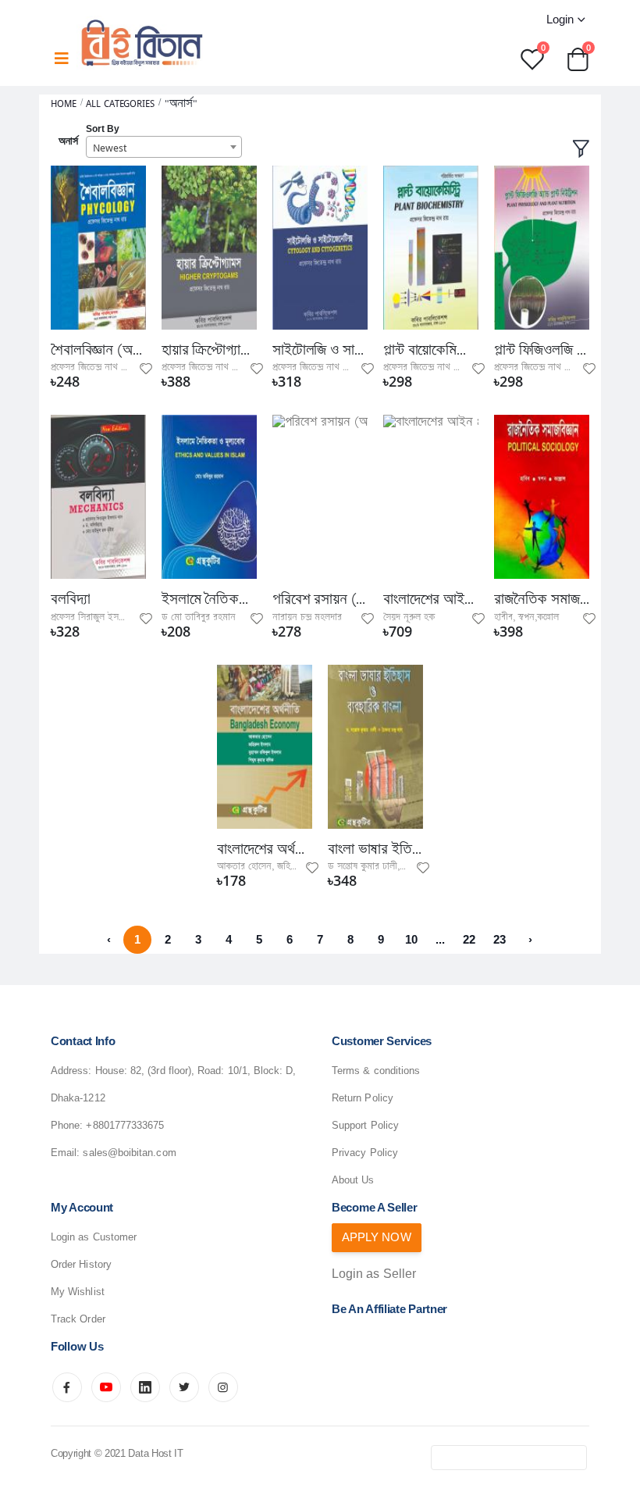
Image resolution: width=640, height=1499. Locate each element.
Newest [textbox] (109, 147)
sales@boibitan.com (129, 1152)
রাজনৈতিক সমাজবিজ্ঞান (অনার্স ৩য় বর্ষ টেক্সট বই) (541, 599)
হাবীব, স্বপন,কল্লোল (526, 617)
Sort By (102, 128)
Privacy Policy (365, 1152)
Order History (81, 1264)
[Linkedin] (145, 1387)
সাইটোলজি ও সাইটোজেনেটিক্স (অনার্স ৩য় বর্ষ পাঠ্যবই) (320, 350)
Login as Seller (374, 1273)
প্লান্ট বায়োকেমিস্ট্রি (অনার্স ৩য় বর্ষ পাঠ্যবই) (430, 350)
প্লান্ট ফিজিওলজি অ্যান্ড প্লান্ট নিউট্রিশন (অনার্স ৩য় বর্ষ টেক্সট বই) (541, 350)
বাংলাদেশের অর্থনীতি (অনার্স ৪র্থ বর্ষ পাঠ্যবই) (264, 849)
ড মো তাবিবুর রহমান (199, 617)
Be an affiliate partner (389, 1308)
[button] (577, 58)
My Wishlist (78, 1291)
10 (411, 939)
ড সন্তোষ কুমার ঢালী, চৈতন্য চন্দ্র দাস (390, 866)
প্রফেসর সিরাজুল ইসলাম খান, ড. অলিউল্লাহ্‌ (125, 617)
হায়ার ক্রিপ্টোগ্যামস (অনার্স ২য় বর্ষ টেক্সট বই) (209, 350)
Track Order (78, 1319)
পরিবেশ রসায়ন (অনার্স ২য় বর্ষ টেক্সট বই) (320, 599)
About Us (353, 1180)
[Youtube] (106, 1387)
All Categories (120, 103)
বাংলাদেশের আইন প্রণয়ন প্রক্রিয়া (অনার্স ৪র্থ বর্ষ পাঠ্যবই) (430, 599)
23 (499, 939)
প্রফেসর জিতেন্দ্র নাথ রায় (92, 367)
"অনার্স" (181, 103)
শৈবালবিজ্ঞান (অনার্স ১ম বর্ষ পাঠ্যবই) (98, 350)
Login (560, 19)
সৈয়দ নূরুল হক (409, 617)
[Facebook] (67, 1387)
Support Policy (365, 1125)
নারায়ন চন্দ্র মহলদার (307, 617)
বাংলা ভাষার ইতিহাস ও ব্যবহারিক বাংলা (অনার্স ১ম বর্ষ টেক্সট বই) (375, 849)
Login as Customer (94, 1237)
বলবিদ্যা (70, 599)
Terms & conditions (376, 1070)
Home (63, 103)
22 (469, 939)
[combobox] (164, 147)
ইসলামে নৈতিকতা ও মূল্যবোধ (209, 599)
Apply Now (376, 1237)
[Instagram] (223, 1387)
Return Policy (362, 1098)
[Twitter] (184, 1387)
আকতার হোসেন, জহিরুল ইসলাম (273, 866)
